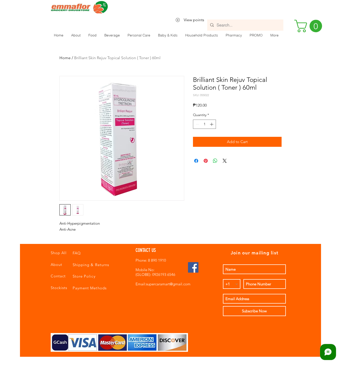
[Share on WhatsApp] (215, 161)
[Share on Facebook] (196, 161)
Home (65, 57)
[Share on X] (225, 161)
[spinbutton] (204, 124)
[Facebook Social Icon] (193, 267)
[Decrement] (197, 124)
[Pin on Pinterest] (206, 161)
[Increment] (212, 124)
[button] (92, 35)
